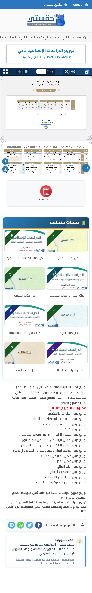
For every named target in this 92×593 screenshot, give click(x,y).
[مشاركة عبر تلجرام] (11, 525)
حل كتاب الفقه (25, 370)
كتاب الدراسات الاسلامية (25, 333)
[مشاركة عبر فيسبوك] (38, 525)
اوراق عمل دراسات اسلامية (67, 295)
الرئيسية (78, 4)
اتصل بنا (60, 578)
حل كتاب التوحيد (67, 333)
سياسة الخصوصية (38, 578)
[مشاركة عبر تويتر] (29, 525)
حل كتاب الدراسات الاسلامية (24, 258)
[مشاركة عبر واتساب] (20, 525)
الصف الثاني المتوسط (64, 37)
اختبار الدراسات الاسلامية (67, 370)
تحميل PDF (46, 199)
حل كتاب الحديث (24, 295)
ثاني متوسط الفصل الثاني (35, 37)
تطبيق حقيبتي (53, 4)
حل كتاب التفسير (67, 258)
